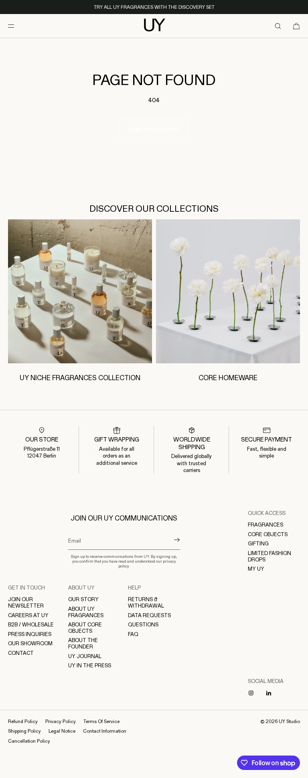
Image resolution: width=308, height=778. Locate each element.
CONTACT (21, 652)
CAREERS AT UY (28, 615)
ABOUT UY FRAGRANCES (85, 611)
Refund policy (23, 721)
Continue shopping (154, 129)
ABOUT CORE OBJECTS (85, 627)
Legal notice (62, 730)
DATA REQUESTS (149, 615)
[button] (278, 26)
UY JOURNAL (84, 655)
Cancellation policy (29, 740)
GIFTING (258, 543)
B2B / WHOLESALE (31, 624)
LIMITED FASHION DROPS (269, 556)
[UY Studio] (154, 26)
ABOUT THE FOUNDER (83, 643)
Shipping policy (24, 730)
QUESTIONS (143, 624)
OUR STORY (83, 599)
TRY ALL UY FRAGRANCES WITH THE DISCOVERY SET (154, 7)
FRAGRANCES (265, 524)
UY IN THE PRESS (89, 665)
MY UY (256, 568)
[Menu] (17, 26)
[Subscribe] (170, 539)
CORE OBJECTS (268, 534)
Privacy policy (60, 721)
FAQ (133, 633)
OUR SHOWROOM (30, 643)
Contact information (104, 730)
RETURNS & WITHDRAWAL (146, 602)
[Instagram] (252, 693)
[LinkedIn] (270, 693)
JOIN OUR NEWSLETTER (26, 602)
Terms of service (101, 721)
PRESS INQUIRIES (29, 633)
